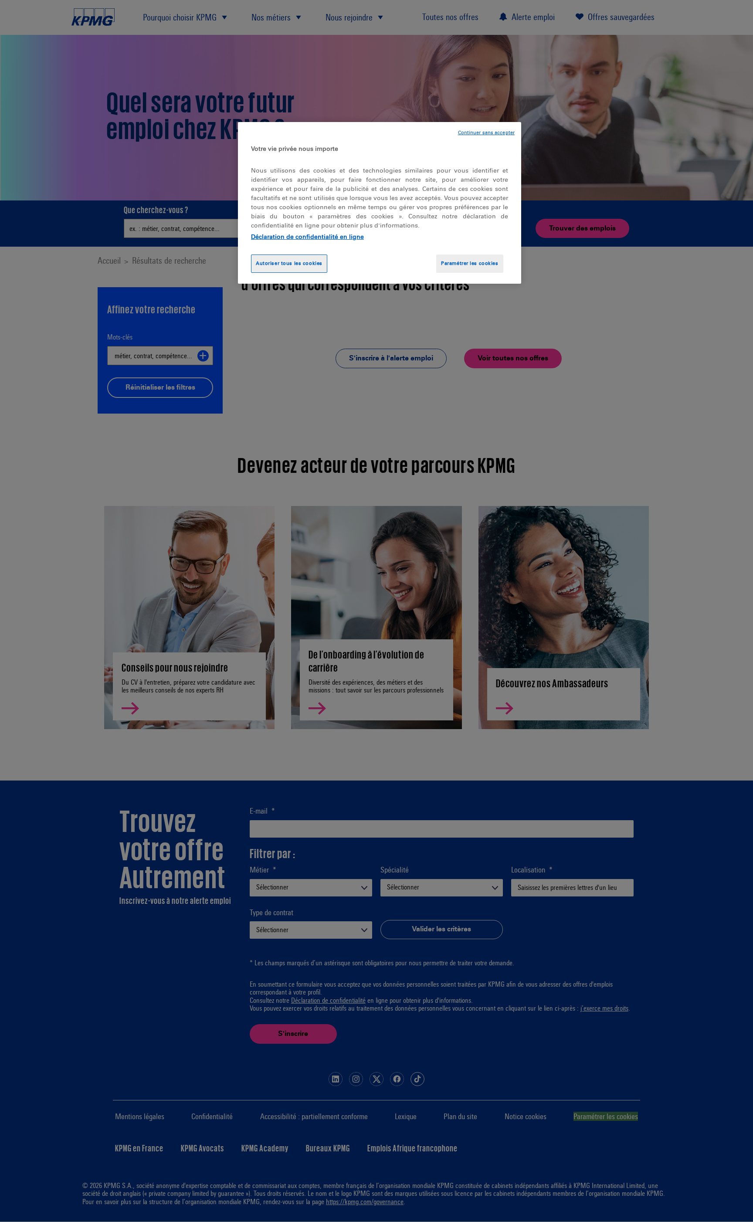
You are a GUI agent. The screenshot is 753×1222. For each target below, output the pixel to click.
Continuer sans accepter (486, 133)
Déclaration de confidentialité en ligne (307, 237)
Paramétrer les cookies (470, 263)
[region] (379, 203)
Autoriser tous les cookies (289, 263)
